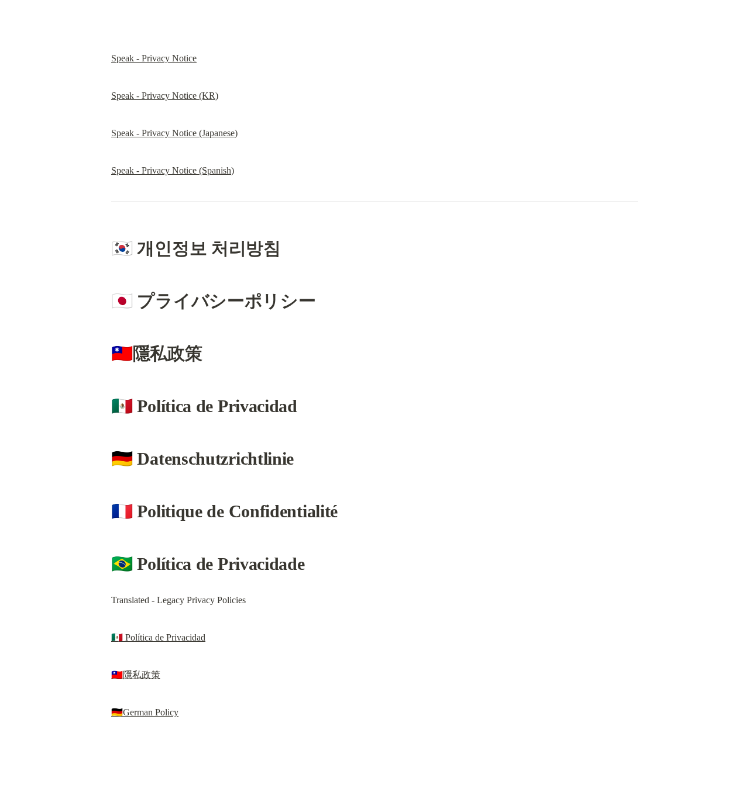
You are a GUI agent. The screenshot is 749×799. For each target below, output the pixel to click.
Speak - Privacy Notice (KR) (164, 96)
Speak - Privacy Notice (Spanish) (172, 170)
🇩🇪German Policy (144, 712)
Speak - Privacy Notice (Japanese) (174, 133)
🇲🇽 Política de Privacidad (158, 637)
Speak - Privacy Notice (154, 58)
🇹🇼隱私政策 (135, 675)
